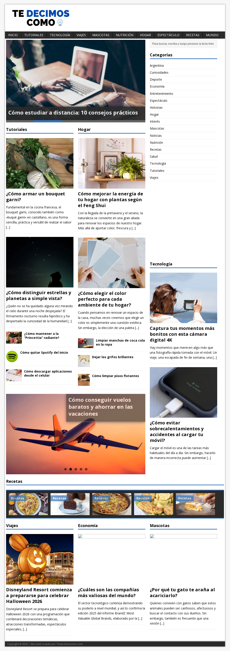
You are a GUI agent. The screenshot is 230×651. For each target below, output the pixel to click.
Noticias (156, 135)
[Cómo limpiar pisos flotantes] (84, 383)
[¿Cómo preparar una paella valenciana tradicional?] (111, 504)
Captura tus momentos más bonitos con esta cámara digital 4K (182, 334)
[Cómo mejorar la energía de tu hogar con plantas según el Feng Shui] (111, 186)
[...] (8, 227)
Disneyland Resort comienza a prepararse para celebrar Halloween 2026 (39, 595)
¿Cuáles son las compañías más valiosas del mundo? (108, 592)
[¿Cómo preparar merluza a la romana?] (153, 504)
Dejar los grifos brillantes (112, 357)
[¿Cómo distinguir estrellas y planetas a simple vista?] (39, 284)
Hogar (145, 35)
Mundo (212, 35)
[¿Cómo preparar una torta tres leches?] (195, 504)
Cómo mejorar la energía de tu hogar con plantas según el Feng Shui (110, 199)
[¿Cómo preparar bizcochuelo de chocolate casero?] (70, 504)
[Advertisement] (183, 224)
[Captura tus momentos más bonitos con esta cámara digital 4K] (183, 320)
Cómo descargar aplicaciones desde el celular (48, 373)
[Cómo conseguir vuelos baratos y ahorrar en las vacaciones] (75, 434)
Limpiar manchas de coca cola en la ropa (120, 342)
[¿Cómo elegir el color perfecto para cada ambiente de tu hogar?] (111, 285)
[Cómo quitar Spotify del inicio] (12, 360)
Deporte (156, 79)
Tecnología (60, 35)
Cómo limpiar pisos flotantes (115, 376)
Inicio (13, 35)
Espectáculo (168, 35)
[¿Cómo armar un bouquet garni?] (39, 186)
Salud (154, 156)
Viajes (81, 35)
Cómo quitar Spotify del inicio (44, 352)
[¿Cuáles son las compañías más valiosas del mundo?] (111, 582)
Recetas (192, 35)
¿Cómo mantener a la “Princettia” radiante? (41, 335)
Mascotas (100, 35)
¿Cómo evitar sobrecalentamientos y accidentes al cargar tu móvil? (176, 431)
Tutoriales (33, 35)
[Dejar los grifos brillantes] (84, 364)
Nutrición (124, 35)
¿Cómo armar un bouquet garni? (35, 197)
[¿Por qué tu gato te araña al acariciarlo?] (183, 582)
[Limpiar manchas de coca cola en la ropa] (86, 345)
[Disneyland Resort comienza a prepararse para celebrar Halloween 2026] (39, 582)
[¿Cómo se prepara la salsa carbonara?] (28, 504)
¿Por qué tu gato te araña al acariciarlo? (182, 592)
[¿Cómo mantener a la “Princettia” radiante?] (14, 341)
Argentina (157, 65)
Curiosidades (159, 72)
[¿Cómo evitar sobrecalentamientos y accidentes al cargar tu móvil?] (183, 415)
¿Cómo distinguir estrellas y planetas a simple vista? (38, 295)
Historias (156, 107)
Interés (155, 121)
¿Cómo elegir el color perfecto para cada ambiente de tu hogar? (104, 299)
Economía (157, 86)
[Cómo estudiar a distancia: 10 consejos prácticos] (75, 80)
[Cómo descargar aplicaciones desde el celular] (14, 378)
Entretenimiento (161, 93)
